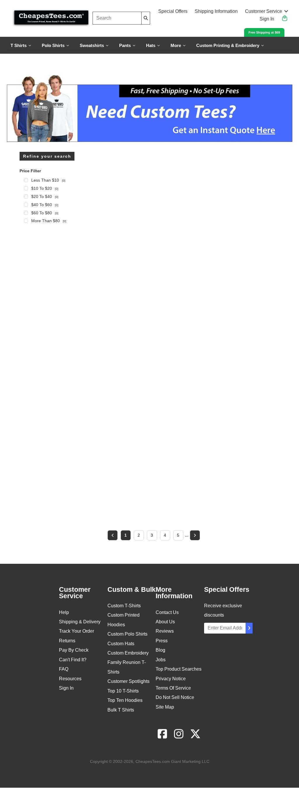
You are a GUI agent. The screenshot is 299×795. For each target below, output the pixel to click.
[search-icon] (146, 18)
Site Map (165, 706)
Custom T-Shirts (124, 605)
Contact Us (167, 612)
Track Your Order (76, 631)
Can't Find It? (72, 659)
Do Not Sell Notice (175, 697)
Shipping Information (216, 11)
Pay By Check (73, 650)
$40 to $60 (44, 204)
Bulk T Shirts (120, 709)
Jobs (161, 659)
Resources (70, 678)
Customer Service (263, 11)
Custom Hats (120, 643)
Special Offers (172, 11)
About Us (165, 621)
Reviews (165, 631)
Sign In (267, 18)
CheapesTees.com (152, 761)
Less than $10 (48, 180)
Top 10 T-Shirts (123, 690)
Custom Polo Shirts (127, 634)
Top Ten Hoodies (124, 700)
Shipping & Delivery (79, 621)
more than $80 (48, 220)
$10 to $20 (44, 188)
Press (162, 640)
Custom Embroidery (128, 652)
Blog (160, 650)
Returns (67, 640)
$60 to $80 (44, 213)
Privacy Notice (171, 678)
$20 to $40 (44, 196)
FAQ (63, 669)
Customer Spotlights (128, 681)
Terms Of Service (173, 688)
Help (64, 612)
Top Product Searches (178, 669)
